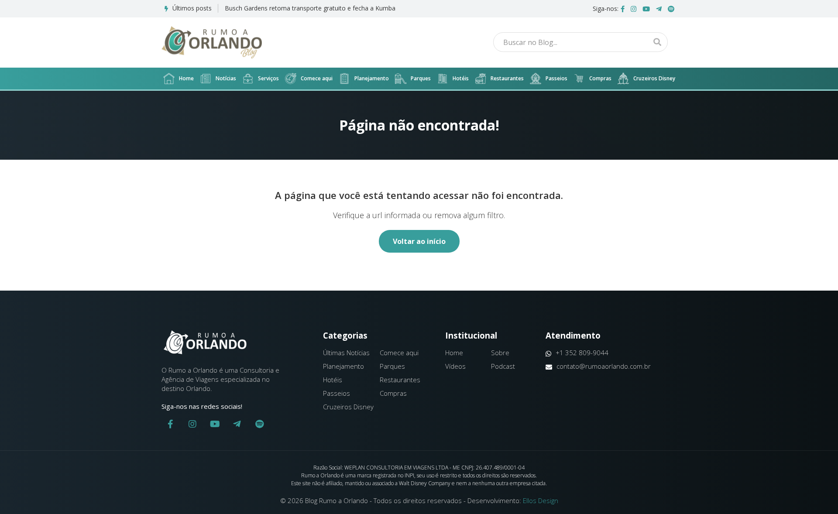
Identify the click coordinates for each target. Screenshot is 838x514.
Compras (600, 78)
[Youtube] (646, 8)
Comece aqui (317, 78)
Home (186, 78)
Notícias (226, 78)
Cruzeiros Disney (654, 78)
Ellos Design (540, 500)
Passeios (556, 78)
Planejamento (371, 78)
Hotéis (461, 78)
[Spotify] (671, 8)
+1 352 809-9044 (582, 352)
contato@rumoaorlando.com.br (603, 366)
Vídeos (455, 366)
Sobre (500, 352)
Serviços (268, 78)
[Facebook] (622, 8)
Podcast (503, 366)
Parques (421, 78)
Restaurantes (507, 78)
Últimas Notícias (346, 352)
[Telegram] (659, 8)
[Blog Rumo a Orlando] (211, 42)
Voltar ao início (419, 241)
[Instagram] (633, 8)
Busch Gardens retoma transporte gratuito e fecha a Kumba (310, 8)
